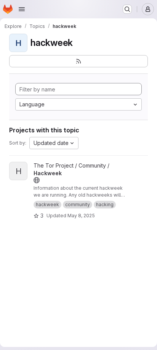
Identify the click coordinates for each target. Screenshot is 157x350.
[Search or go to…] (127, 9)
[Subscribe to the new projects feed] (78, 61)
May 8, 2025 (81, 215)
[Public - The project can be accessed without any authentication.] (37, 180)
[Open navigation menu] (22, 9)
